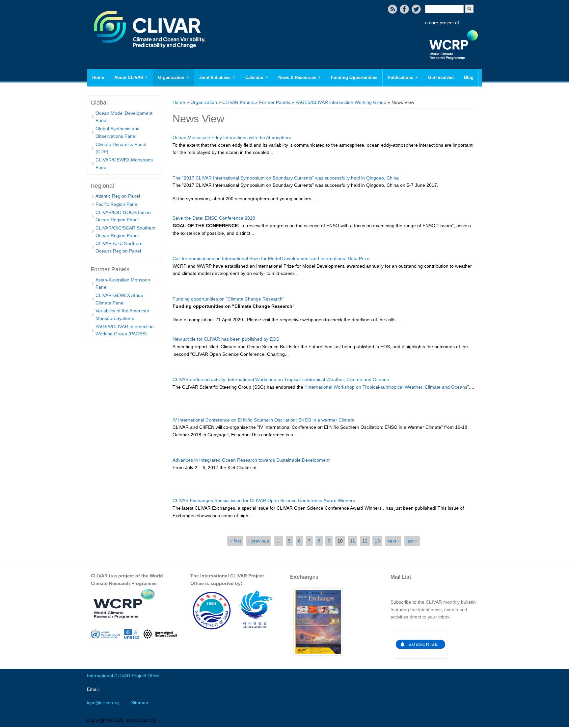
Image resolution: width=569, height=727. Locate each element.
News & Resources (297, 77)
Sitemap (139, 702)
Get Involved (441, 77)
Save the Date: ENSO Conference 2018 (214, 218)
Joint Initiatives (215, 77)
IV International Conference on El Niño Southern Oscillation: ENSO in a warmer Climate (263, 420)
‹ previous (258, 541)
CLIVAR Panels (238, 102)
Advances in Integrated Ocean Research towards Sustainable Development (251, 460)
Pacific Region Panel (116, 204)
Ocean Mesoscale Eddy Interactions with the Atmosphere (232, 137)
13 (377, 541)
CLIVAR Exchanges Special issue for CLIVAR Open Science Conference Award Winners (264, 500)
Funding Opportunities (354, 77)
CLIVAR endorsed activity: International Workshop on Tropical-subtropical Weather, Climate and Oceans (281, 379)
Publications (401, 77)
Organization (172, 77)
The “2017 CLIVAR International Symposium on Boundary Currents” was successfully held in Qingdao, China (286, 178)
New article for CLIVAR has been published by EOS (226, 339)
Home (98, 77)
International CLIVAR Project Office (123, 675)
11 (352, 541)
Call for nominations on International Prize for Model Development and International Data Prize (271, 258)
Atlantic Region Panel (117, 196)
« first (235, 541)
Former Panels (274, 102)
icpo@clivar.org (103, 702)
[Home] (150, 52)
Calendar (255, 77)
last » (412, 541)
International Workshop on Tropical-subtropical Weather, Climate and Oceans (386, 387)
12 (364, 541)
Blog (469, 77)
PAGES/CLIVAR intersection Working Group (340, 102)
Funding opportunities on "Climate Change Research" (228, 299)
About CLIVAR (129, 77)
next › (393, 541)
